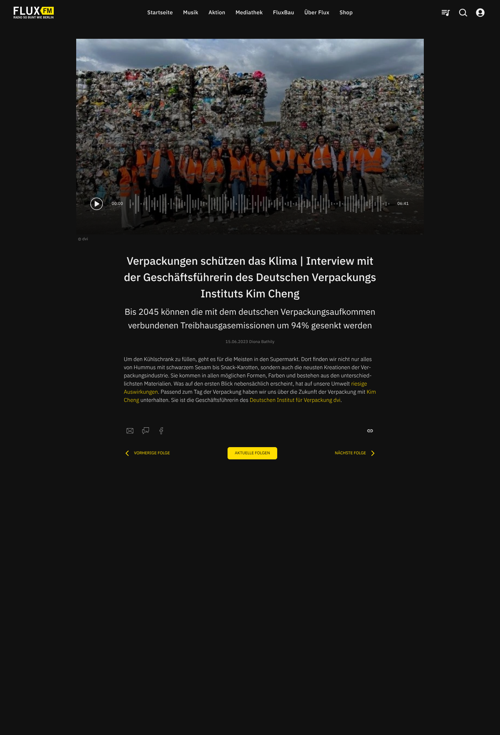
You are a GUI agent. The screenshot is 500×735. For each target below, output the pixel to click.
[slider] (260, 204)
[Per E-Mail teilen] (130, 431)
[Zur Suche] (463, 12)
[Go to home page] (34, 12)
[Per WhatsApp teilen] (145, 431)
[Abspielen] (96, 204)
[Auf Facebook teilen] (161, 431)
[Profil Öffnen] (480, 12)
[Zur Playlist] (445, 12)
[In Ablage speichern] (370, 431)
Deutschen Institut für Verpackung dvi (295, 400)
